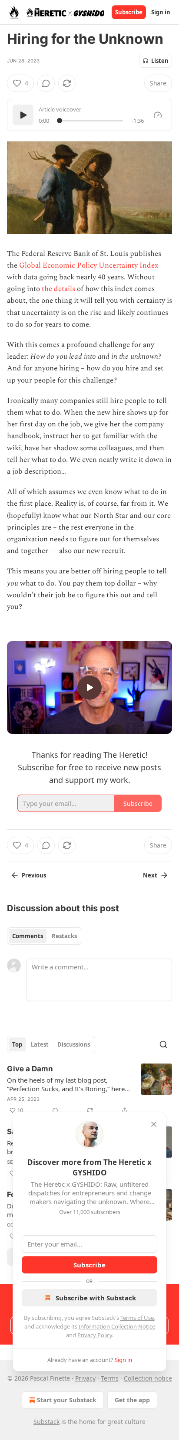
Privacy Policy (94, 1335)
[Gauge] (157, 115)
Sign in (160, 12)
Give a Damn (30, 1068)
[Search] (163, 1044)
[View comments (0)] (46, 83)
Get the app (132, 1400)
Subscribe (129, 12)
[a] (89, 687)
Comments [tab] (27, 936)
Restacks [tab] (64, 936)
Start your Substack (66, 1400)
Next (150, 875)
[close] (154, 1124)
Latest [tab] (40, 1044)
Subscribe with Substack (96, 1297)
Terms (110, 1378)
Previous (34, 875)
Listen (160, 61)
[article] (89, 1090)
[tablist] (44, 936)
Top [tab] (17, 1044)
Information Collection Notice (117, 1326)
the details (58, 289)
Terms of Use (137, 1318)
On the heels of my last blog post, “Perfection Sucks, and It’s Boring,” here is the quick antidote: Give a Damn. (66, 1084)
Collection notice (148, 1378)
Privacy (85, 1378)
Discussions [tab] (73, 1044)
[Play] (23, 115)
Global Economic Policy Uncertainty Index (88, 265)
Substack (46, 1421)
